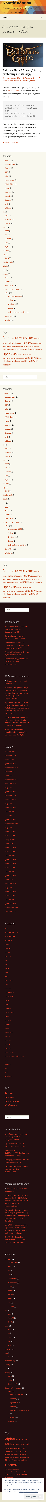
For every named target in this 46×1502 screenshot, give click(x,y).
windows (7, 364)
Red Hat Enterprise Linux (17, 312)
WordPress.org (11, 1105)
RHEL (28, 358)
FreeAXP (10, 346)
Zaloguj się (9, 1093)
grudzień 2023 (10, 763)
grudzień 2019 (10, 791)
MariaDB (8, 219)
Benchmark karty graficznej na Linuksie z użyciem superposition (16, 661)
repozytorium (22, 358)
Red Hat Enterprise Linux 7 (10, 358)
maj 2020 (8, 787)
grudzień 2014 (10, 875)
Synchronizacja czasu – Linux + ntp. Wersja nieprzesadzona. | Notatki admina (16, 705)
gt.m (7, 215)
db (4, 212)
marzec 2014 (10, 895)
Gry (34, 78)
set (41, 358)
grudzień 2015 (10, 859)
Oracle (7, 223)
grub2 (17, 346)
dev (4, 227)
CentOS (29, 338)
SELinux (37, 358)
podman (8, 192)
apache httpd (10, 164)
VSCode (8, 208)
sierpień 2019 (10, 799)
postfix (7, 196)
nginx (7, 188)
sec (4, 270)
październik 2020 (11, 779)
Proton (16, 80)
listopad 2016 (10, 839)
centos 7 (36, 338)
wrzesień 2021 (10, 771)
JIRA (6, 176)
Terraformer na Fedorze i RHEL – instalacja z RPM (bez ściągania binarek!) (16, 629)
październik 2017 (11, 823)
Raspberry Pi (10, 285)
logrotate (10, 350)
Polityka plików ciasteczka (29, 1492)
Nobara (10, 308)
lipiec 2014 (9, 879)
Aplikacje (28, 78)
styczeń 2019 (10, 811)
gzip (23, 346)
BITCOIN (21, 338)
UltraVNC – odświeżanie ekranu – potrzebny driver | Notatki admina (16, 720)
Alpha (7, 277)
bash (7, 231)
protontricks (24, 80)
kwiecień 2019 (10, 807)
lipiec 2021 (9, 775)
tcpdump (20, 362)
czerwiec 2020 (10, 783)
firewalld (5, 346)
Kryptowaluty (8, 262)
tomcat (8, 200)
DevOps (6, 251)
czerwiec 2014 (10, 883)
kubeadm (36, 346)
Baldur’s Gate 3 (14, 90)
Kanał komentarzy (12, 1101)
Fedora (10, 300)
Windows (8, 320)
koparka (31, 346)
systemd (12, 361)
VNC (6, 204)
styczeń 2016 (10, 855)
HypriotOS (12, 304)
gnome (14, 346)
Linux (7, 293)
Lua (6, 243)
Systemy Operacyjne (11, 289)
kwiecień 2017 (10, 831)
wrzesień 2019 (10, 795)
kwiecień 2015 (10, 863)
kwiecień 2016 (10, 847)
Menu (5, 17)
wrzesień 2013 (10, 911)
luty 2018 (8, 815)
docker (20, 343)
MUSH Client (9, 184)
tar (17, 362)
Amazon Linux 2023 (15, 296)
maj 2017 (8, 827)
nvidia (7, 281)
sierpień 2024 (10, 759)
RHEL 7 (32, 358)
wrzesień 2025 (10, 755)
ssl (6, 361)
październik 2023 (11, 767)
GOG (7, 258)
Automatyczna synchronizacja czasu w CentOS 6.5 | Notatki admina (16, 690)
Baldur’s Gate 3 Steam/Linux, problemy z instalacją (22, 72)
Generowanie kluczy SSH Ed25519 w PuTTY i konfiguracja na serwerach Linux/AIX (17, 645)
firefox (41, 343)
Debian (5, 343)
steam (32, 80)
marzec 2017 (10, 835)
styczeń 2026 (10, 751)
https (27, 346)
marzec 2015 (10, 867)
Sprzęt (5, 274)
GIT (6, 172)
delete (14, 343)
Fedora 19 (35, 343)
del (9, 343)
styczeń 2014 (10, 899)
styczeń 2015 (10, 871)
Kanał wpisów (10, 1097)
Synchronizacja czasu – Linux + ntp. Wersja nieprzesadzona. (16, 696)
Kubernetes (9, 180)
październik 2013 (11, 907)
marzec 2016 (10, 851)
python (7, 247)
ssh (4, 361)
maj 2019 (8, 803)
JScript (8, 239)
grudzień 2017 (10, 819)
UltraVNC (29, 361)
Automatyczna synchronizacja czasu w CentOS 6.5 (17, 710)
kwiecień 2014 (10, 891)
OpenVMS (9, 316)
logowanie (5, 350)
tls (23, 362)
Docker (8, 168)
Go (6, 235)
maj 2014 (8, 887)
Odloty (5, 266)
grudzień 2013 (10, 903)
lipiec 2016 (9, 843)
